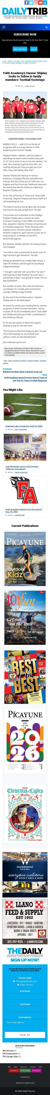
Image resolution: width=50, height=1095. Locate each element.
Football (17, 61)
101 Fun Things (25, 1070)
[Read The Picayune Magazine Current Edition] (25, 559)
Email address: (25, 1017)
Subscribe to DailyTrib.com (25, 1083)
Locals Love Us (14, 1070)
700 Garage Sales (10, 1056)
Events (40, 1067)
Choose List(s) (25, 978)
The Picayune (36, 1070)
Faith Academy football (17, 360)
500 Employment (10, 1053)
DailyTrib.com (29, 86)
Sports (10, 61)
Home (4, 61)
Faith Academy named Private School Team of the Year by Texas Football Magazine (25, 378)
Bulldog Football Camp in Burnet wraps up (22, 370)
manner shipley (33, 360)
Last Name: (25, 1004)
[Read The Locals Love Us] (25, 677)
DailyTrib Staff (20, 515)
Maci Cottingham (21, 429)
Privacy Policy (25, 1077)
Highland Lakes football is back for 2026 (24, 426)
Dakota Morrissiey (21, 472)
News (9, 1067)
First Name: (25, 991)
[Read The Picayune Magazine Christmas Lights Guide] (25, 813)
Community (23, 1067)
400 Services (8, 1050)
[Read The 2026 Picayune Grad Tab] (25, 741)
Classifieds (33, 1067)
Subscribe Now (20, 49)
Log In (33, 49)
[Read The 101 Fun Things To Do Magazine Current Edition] (25, 618)
